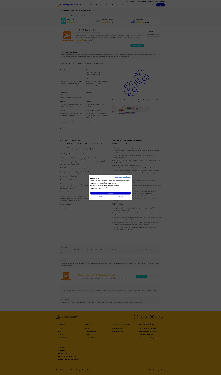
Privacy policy (118, 177)
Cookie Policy (127, 177)
